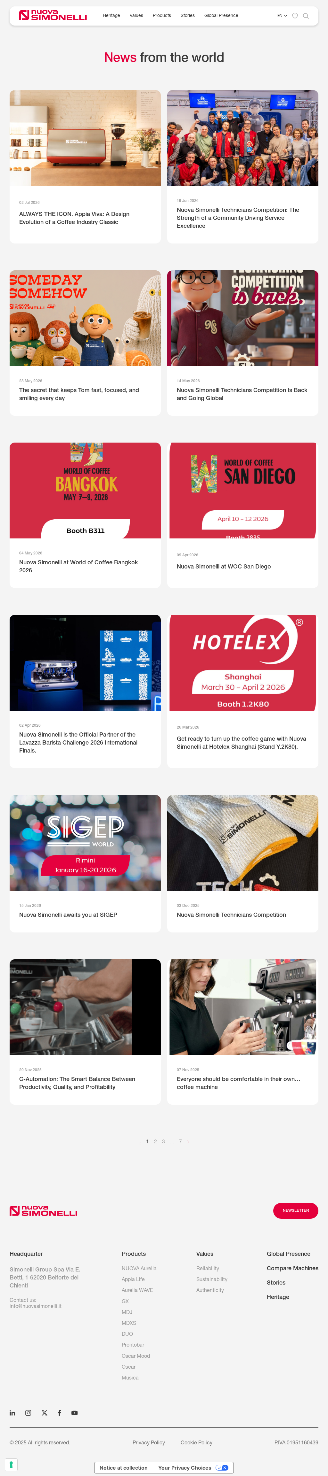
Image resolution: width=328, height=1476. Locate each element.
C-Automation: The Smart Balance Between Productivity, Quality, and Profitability (77, 1084)
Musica (130, 1378)
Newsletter (296, 1211)
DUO (127, 1334)
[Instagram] (28, 1413)
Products (162, 16)
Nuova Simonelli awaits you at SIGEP (68, 915)
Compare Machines (292, 1269)
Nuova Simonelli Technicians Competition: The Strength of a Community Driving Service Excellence (238, 218)
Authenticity (210, 1291)
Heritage (111, 16)
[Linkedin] (12, 1413)
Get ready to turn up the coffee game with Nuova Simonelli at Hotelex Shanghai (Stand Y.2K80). (241, 743)
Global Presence (288, 1254)
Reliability (207, 1269)
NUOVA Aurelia (139, 1269)
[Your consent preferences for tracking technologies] (11, 1465)
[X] (44, 1413)
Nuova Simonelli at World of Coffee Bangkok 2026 (78, 567)
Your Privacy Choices (184, 1467)
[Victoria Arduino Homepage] (57, 16)
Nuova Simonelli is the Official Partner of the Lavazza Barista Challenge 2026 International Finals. (78, 743)
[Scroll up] (43, 1211)
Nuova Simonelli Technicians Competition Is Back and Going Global (242, 395)
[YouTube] (74, 1412)
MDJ (127, 1313)
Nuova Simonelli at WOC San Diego (224, 567)
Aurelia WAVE (137, 1291)
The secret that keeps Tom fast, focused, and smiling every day (79, 395)
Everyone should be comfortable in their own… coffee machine (238, 1084)
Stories (188, 16)
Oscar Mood (136, 1356)
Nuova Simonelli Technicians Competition (231, 915)
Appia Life (133, 1280)
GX (125, 1302)
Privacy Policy (149, 1443)
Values (136, 16)
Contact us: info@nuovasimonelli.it (36, 1304)
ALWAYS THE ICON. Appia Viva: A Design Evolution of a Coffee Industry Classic (74, 219)
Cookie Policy (196, 1443)
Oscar (128, 1367)
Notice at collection (124, 1467)
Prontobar (133, 1345)
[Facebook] (59, 1413)
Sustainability (211, 1280)
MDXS (129, 1323)
